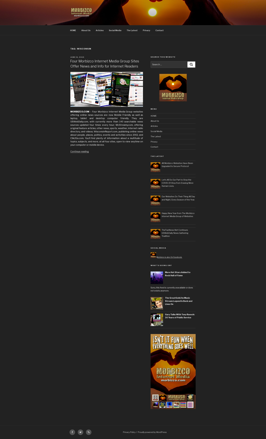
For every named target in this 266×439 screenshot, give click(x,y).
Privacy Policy (129, 432)
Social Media (115, 30)
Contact (159, 30)
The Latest (132, 30)
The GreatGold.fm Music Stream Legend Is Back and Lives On (178, 301)
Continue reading (79, 151)
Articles (100, 30)
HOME (73, 30)
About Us (85, 30)
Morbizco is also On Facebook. (169, 257)
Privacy (146, 30)
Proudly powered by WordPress (152, 432)
